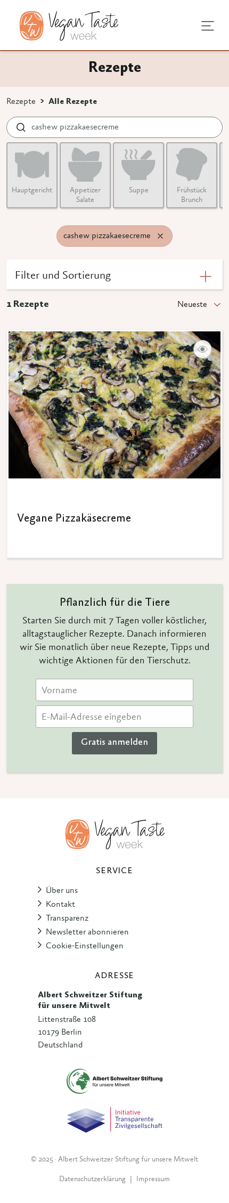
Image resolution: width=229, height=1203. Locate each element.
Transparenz (67, 918)
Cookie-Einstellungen (85, 946)
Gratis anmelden (114, 742)
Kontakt (60, 904)
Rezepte (21, 101)
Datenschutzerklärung (92, 1179)
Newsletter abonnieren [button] (87, 932)
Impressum (153, 1179)
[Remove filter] (160, 236)
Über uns (62, 891)
